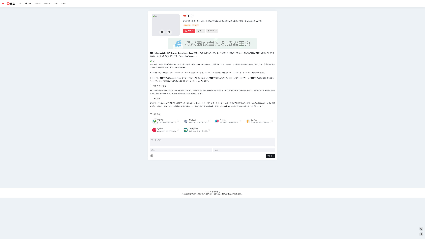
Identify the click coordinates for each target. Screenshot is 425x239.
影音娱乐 (187, 25)
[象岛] (11, 3)
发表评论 (270, 156)
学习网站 (195, 25)
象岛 (218, 192)
